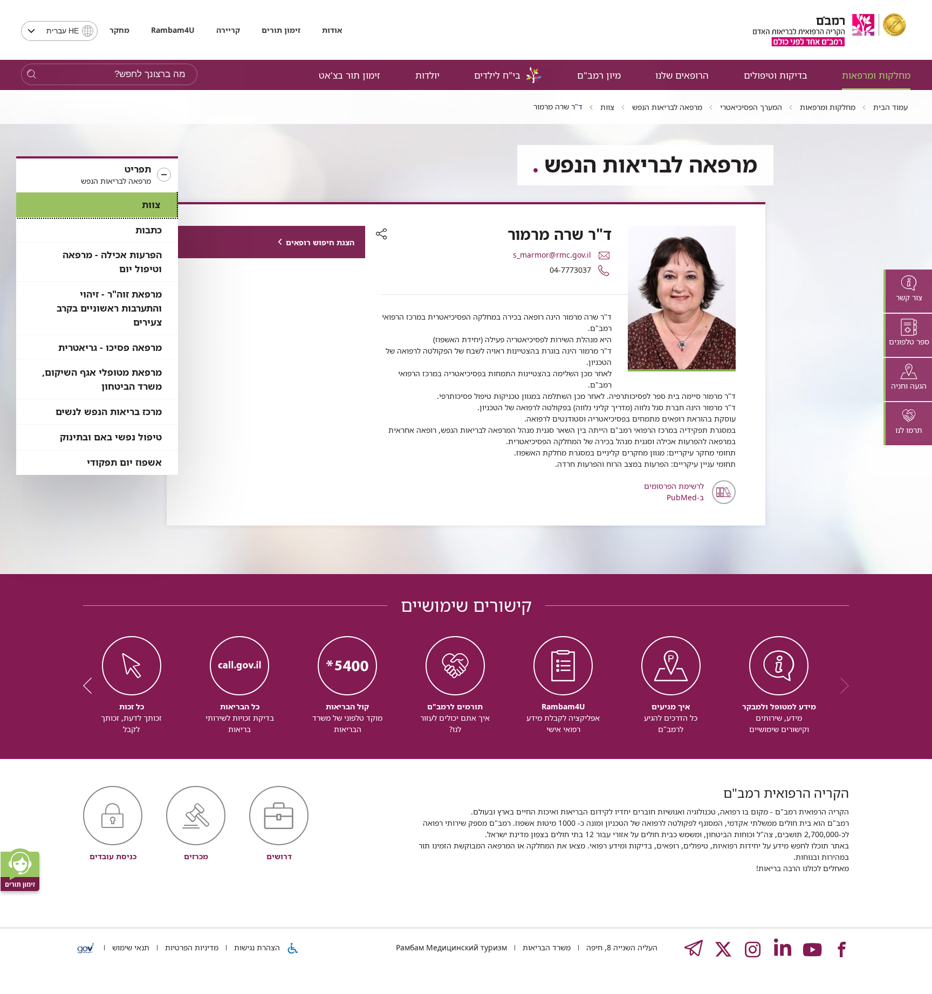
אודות (332, 30)
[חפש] (31, 74)
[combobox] (59, 31)
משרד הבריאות (545, 947)
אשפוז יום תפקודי (124, 462)
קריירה (228, 30)
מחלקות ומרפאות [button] (876, 75)
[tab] (907, 291)
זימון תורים (281, 30)
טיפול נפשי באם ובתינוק (111, 437)
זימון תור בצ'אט (349, 75)
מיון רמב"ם (599, 75)
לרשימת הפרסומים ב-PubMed (674, 491)
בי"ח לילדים (497, 75)
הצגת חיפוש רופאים (320, 242)
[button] (97, 175)
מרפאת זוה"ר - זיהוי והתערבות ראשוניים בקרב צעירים (109, 308)
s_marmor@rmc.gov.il (552, 255)
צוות (151, 204)
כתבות (148, 230)
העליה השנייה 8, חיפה (620, 947)
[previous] (840, 685)
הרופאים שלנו (682, 75)
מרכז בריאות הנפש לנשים (109, 411)
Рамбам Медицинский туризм (451, 947)
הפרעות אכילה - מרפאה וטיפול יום (112, 261)
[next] (91, 685)
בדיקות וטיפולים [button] (775, 75)
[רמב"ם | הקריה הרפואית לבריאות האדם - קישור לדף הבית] (829, 30)
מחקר (119, 30)
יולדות (427, 75)
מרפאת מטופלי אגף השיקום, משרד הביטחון (102, 379)
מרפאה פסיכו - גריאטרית (110, 347)
